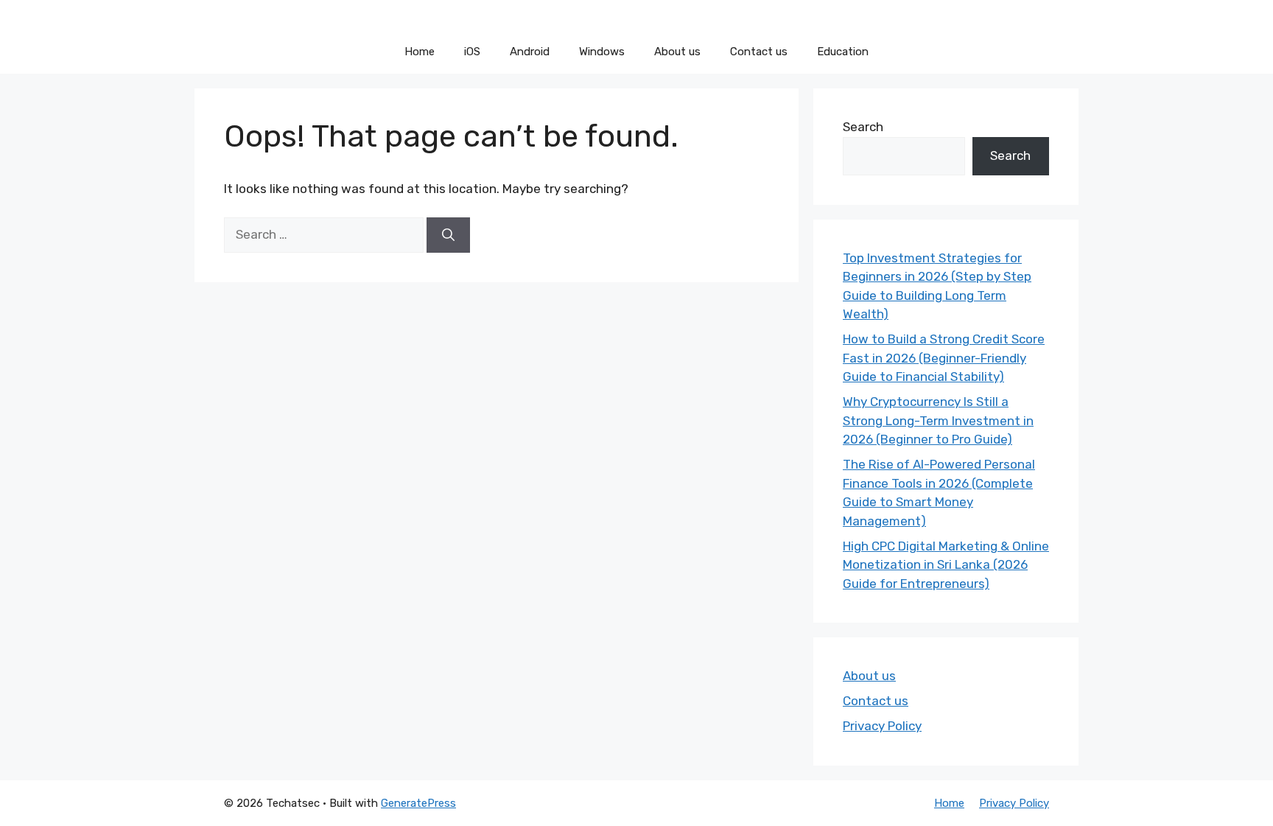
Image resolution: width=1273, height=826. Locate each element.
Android (530, 51)
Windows (602, 51)
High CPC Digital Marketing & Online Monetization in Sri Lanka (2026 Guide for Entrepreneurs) (946, 565)
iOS (472, 51)
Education (843, 51)
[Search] (448, 235)
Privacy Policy (882, 725)
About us (677, 51)
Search (863, 126)
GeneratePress (418, 803)
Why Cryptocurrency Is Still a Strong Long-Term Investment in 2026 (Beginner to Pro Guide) (938, 420)
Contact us (759, 51)
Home (419, 51)
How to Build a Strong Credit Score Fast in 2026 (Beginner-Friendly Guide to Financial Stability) (944, 358)
